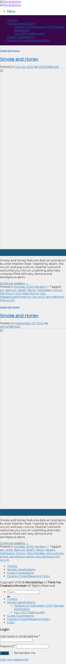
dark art (11, 290)
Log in (4, 653)
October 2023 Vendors (10, 51)
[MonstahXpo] (10, 3)
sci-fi (41, 296)
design (50, 550)
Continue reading (14, 283)
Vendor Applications (21, 23)
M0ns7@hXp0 (49, 66)
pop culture (54, 553)
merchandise (36, 553)
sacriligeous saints (21, 556)
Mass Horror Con (34, 293)
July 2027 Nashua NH (29, 33)
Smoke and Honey (19, 59)
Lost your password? (14, 659)
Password (7, 646)
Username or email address (20, 636)
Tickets (12, 20)
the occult (7, 300)
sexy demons (55, 296)
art (2, 290)
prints (4, 556)
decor (31, 290)
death (22, 290)
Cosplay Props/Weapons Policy (28, 40)
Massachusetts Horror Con (18, 296)
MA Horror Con (10, 293)
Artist (9, 550)
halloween (44, 290)
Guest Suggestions (20, 37)
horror (57, 290)
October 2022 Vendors (10, 307)
